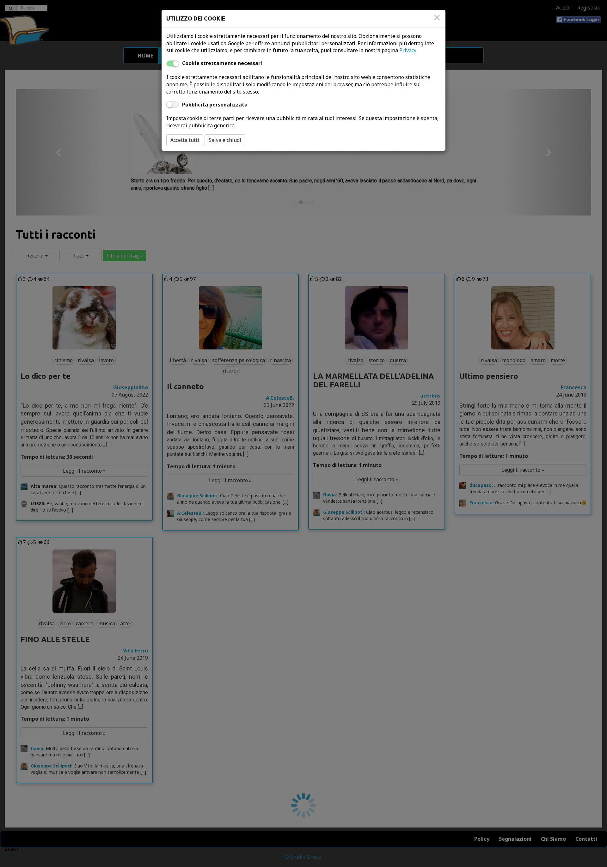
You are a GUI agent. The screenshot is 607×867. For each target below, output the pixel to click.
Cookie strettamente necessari (222, 63)
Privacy (407, 50)
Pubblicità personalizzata (215, 104)
